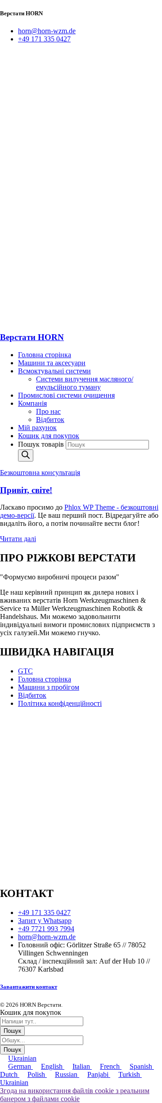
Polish (37, 1074)
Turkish (130, 1074)
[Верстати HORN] (67, 183)
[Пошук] (25, 455)
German (20, 1066)
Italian (82, 1066)
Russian (67, 1074)
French (111, 1066)
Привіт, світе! (26, 490)
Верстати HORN (32, 337)
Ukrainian (22, 1058)
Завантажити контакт (28, 986)
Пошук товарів (42, 444)
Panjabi (98, 1074)
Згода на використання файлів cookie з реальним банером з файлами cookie (74, 1095)
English (52, 1066)
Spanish (142, 1066)
